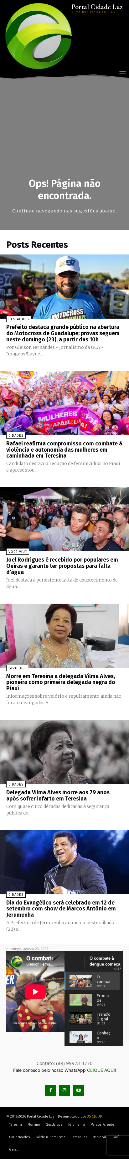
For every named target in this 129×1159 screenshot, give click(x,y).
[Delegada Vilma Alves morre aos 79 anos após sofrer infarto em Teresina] (64, 752)
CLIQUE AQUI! (101, 1070)
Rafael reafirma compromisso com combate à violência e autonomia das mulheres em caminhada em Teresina (64, 449)
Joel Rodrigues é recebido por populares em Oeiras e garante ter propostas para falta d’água (62, 566)
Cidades (15, 436)
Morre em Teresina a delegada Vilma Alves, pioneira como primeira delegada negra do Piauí (60, 682)
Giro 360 (17, 668)
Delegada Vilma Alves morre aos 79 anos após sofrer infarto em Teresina (58, 795)
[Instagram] (64, 1090)
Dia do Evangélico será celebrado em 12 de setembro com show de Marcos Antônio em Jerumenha (61, 909)
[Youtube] (78, 1090)
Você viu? (17, 552)
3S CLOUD (94, 1116)
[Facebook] (50, 1090)
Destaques (18, 319)
